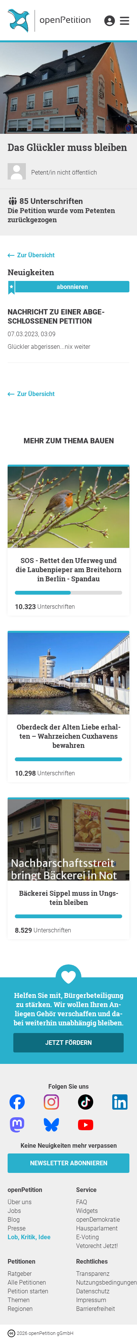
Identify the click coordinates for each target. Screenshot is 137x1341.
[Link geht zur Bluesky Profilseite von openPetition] (51, 1124)
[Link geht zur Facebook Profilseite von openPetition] (17, 1101)
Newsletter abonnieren (68, 1163)
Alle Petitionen (27, 1282)
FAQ (81, 1202)
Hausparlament (97, 1228)
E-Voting (87, 1237)
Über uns (20, 1202)
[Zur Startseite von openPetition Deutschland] (50, 20)
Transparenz (93, 1273)
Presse (16, 1228)
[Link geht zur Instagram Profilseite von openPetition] (51, 1101)
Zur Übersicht (35, 255)
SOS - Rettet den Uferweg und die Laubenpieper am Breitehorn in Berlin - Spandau (68, 569)
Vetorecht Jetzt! (97, 1246)
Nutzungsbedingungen (106, 1282)
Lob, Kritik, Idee (29, 1237)
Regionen (20, 1308)
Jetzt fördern (68, 1042)
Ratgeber (20, 1273)
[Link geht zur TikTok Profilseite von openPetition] (85, 1101)
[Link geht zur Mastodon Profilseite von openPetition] (17, 1124)
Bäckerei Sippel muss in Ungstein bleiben (68, 898)
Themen (19, 1300)
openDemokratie (98, 1219)
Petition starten (28, 1291)
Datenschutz (93, 1291)
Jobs (14, 1210)
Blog (14, 1219)
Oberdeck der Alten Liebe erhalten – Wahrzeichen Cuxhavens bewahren (69, 736)
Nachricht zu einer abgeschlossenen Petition (56, 317)
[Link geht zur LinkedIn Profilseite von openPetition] (119, 1101)
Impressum (91, 1300)
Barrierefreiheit (95, 1308)
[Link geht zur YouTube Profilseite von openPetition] (85, 1124)
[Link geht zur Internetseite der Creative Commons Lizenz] (12, 1332)
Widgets (87, 1210)
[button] (109, 21)
